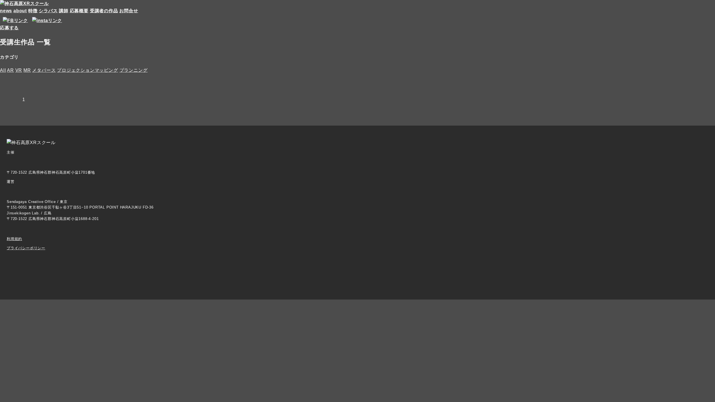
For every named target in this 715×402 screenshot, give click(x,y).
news (6, 10)
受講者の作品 (104, 10)
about (20, 10)
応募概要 (79, 10)
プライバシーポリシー (26, 248)
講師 (63, 10)
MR (27, 70)
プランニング (134, 70)
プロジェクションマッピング (87, 70)
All (3, 70)
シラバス (48, 10)
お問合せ (128, 10)
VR (18, 70)
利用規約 (14, 239)
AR (10, 70)
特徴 (33, 10)
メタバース (44, 70)
